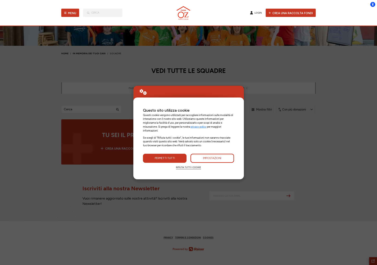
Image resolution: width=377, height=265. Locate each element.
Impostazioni (212, 158)
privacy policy (198, 126)
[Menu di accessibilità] (372, 4)
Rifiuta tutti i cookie (188, 167)
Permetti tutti (165, 158)
